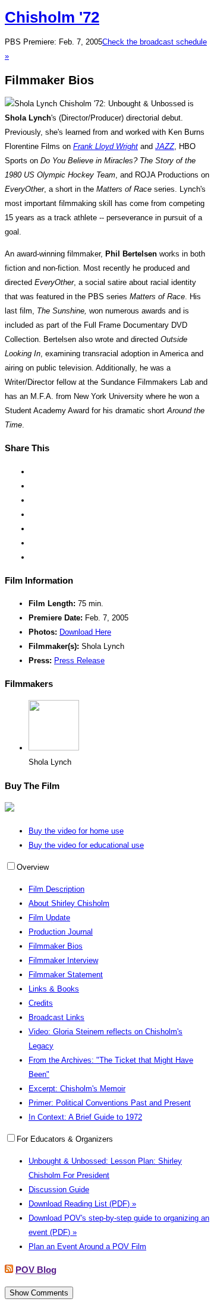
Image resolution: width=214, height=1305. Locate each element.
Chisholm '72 (52, 17)
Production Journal (61, 931)
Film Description (56, 889)
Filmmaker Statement (66, 974)
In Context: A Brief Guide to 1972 (85, 1117)
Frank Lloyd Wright (105, 146)
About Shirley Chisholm (69, 903)
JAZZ (164, 146)
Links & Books (54, 988)
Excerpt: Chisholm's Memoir (77, 1088)
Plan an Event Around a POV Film (87, 1246)
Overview (33, 867)
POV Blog (35, 1270)
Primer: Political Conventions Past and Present (110, 1102)
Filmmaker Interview (63, 960)
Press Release (79, 660)
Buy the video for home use (76, 830)
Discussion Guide (59, 1189)
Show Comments (39, 1292)
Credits (41, 1003)
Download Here (85, 632)
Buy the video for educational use (86, 845)
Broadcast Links (56, 1017)
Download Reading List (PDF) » (82, 1203)
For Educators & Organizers (65, 1139)
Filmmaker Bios (56, 946)
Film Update (49, 917)
